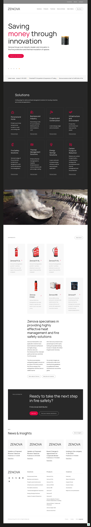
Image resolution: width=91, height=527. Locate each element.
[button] (8, 68)
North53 (81, 519)
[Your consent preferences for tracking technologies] (88, 524)
